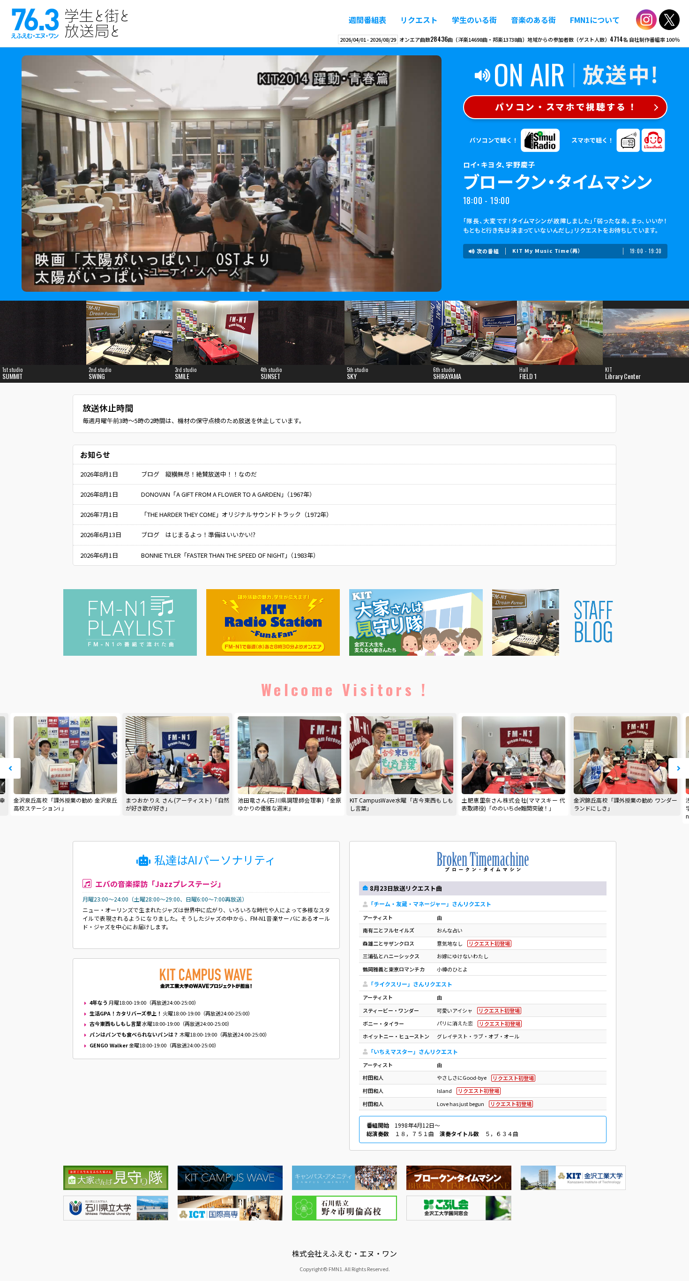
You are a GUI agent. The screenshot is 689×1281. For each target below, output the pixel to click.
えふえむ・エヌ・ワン (69, 23)
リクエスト (419, 19)
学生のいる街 (474, 19)
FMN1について (595, 19)
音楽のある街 (533, 19)
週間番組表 (367, 19)
